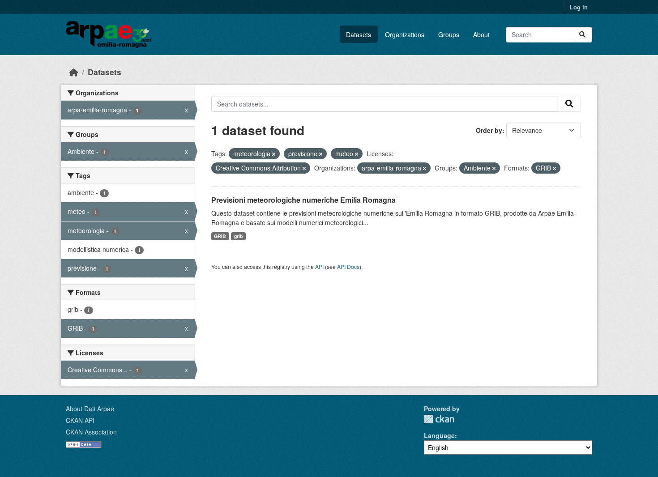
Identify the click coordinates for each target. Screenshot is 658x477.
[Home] (73, 71)
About (481, 34)
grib (238, 236)
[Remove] (273, 154)
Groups (448, 34)
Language (439, 435)
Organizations (404, 34)
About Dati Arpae (90, 408)
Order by (489, 130)
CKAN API (80, 420)
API (319, 266)
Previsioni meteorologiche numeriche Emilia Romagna (303, 200)
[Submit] (582, 35)
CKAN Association (91, 431)
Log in (579, 7)
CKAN (439, 419)
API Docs (348, 266)
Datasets (358, 34)
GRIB (220, 236)
